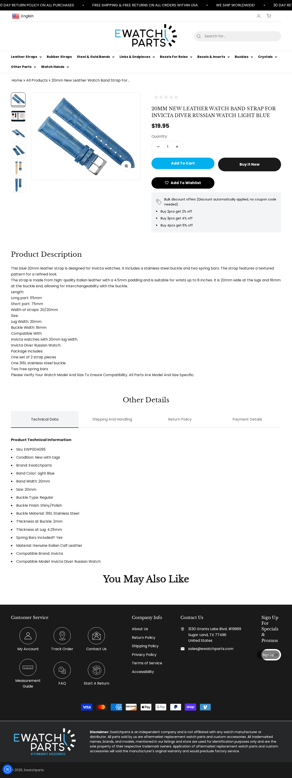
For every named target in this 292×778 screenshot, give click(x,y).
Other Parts (21, 67)
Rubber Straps (59, 56)
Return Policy (143, 637)
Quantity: (159, 136)
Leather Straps (24, 56)
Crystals (265, 56)
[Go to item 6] (18, 185)
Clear (270, 36)
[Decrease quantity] (158, 146)
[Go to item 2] (18, 117)
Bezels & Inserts (211, 56)
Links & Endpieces (135, 56)
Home (17, 80)
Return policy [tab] (180, 419)
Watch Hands (52, 67)
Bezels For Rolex (174, 56)
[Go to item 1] (18, 99)
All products (37, 80)
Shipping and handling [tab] (112, 419)
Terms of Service (147, 663)
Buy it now (250, 164)
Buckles (241, 56)
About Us (140, 629)
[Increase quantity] (177, 146)
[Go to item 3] (18, 134)
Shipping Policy (145, 646)
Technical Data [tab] (44, 419)
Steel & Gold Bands (93, 56)
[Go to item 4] (18, 151)
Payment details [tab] (247, 419)
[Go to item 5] (18, 168)
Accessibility (143, 671)
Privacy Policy (144, 654)
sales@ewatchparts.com (210, 648)
